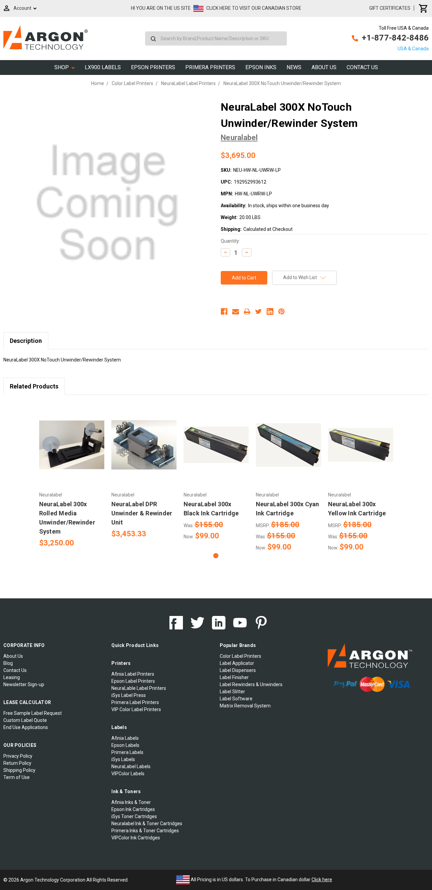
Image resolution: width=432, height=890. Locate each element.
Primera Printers (210, 67)
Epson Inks (260, 67)
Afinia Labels (125, 738)
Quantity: (230, 241)
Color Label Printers (240, 656)
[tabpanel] (71, 475)
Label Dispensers (238, 670)
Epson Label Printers (133, 681)
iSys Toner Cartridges (134, 816)
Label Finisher (234, 677)
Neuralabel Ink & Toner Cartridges (146, 823)
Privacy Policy (17, 756)
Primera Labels (127, 752)
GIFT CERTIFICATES (389, 8)
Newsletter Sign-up (23, 684)
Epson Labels (125, 745)
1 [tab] (215, 555)
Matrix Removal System (245, 705)
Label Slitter (232, 691)
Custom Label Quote (25, 720)
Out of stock (216, 451)
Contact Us (362, 67)
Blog (8, 663)
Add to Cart (71, 451)
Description (26, 340)
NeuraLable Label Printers (138, 688)
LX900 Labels (103, 67)
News (294, 67)
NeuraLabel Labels (131, 766)
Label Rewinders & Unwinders (251, 684)
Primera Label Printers (135, 702)
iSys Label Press (128, 695)
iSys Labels (123, 759)
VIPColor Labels (127, 773)
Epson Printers (153, 67)
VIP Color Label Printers (136, 709)
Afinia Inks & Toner (131, 802)
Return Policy (17, 763)
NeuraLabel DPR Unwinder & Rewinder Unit (141, 513)
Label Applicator (237, 663)
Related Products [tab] (34, 386)
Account (22, 8)
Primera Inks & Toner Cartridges (145, 830)
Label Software (236, 698)
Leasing (11, 677)
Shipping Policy (19, 770)
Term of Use (16, 777)
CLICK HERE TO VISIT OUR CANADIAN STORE (253, 8)
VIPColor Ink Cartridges (135, 837)
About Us (324, 67)
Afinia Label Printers (132, 674)
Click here (322, 879)
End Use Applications (25, 727)
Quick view (71, 439)
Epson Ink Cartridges (133, 809)
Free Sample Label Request (32, 713)
